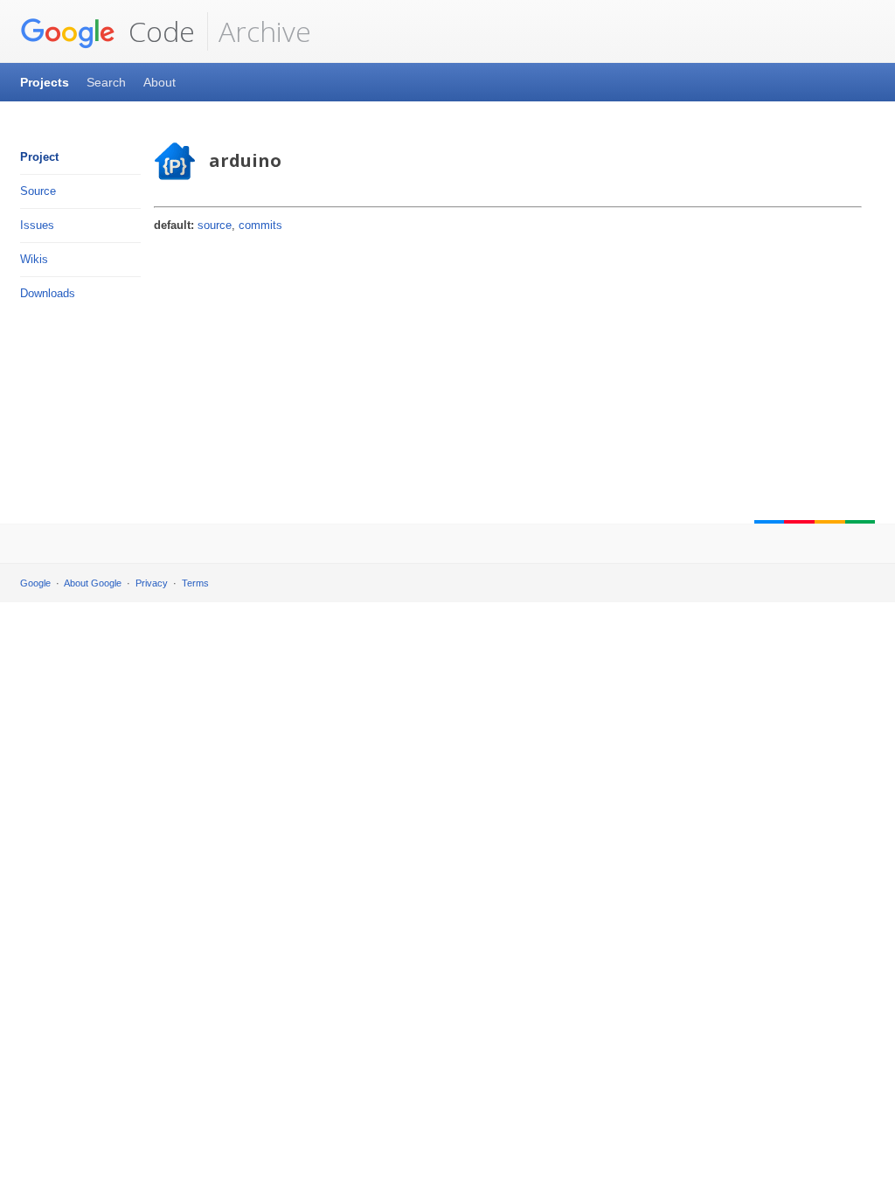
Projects (44, 82)
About (159, 82)
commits (260, 225)
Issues (37, 225)
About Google (92, 583)
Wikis (34, 259)
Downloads (47, 293)
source (215, 225)
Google (35, 583)
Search (106, 82)
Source (38, 191)
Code (158, 31)
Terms (195, 583)
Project (39, 156)
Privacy (151, 583)
